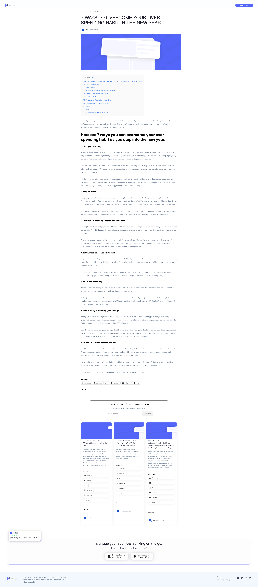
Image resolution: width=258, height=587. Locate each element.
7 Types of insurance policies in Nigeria (95, 444)
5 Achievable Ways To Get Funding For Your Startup (126, 444)
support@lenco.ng (223, 580)
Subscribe (148, 413)
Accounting (119, 440)
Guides (150, 440)
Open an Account (244, 5)
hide (93, 77)
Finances (83, 11)
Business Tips (87, 440)
